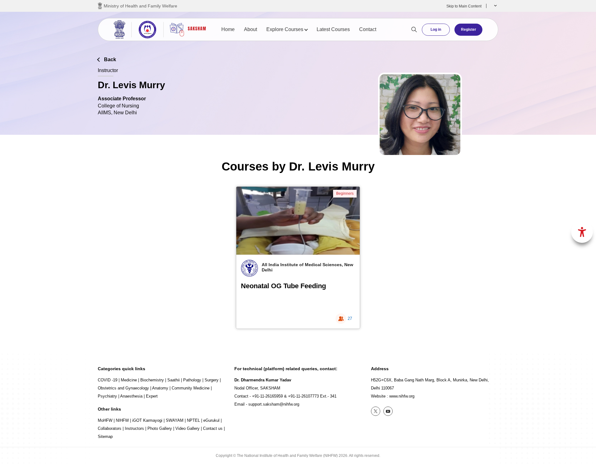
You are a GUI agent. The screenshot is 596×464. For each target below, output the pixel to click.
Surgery (212, 380)
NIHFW (122, 420)
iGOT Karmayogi (147, 420)
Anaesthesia (131, 396)
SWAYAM (174, 420)
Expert (152, 396)
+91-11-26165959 (267, 396)
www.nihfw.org (401, 396)
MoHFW (105, 420)
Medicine (129, 380)
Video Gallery (187, 428)
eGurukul (211, 420)
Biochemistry (152, 380)
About (250, 29)
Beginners (345, 193)
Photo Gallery (159, 428)
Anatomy (160, 388)
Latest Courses (333, 29)
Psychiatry (107, 396)
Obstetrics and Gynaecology (123, 388)
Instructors (134, 428)
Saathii (173, 380)
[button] (494, 5)
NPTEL (193, 420)
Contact (367, 29)
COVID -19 (107, 380)
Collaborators (109, 428)
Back (110, 59)
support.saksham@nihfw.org (273, 404)
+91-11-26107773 (303, 396)
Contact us (213, 428)
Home (228, 29)
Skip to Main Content (463, 6)
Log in (436, 29)
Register (468, 29)
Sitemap (105, 436)
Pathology (192, 380)
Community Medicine (191, 388)
